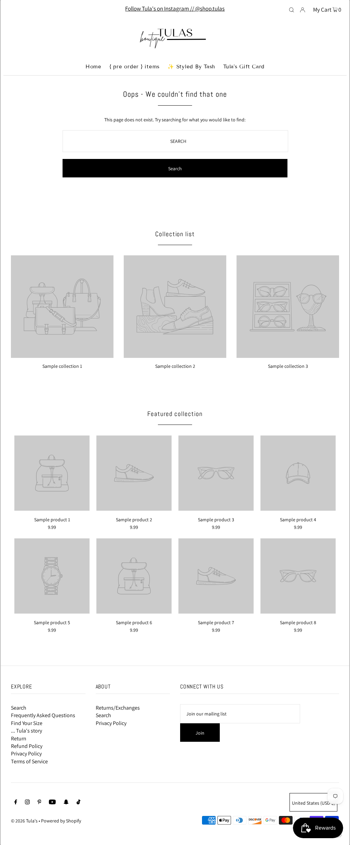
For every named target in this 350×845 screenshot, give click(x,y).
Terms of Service (29, 761)
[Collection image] (62, 355)
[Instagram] (27, 802)
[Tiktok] (78, 802)
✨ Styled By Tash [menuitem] (191, 67)
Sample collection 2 (175, 366)
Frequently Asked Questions (43, 715)
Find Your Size (26, 723)
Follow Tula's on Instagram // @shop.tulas (175, 8)
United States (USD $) (313, 803)
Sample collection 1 (62, 366)
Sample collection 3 (288, 366)
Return (18, 738)
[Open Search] (291, 9)
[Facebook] (15, 802)
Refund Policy (26, 746)
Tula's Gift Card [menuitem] (244, 67)
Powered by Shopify (61, 821)
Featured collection (174, 414)
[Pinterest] (39, 802)
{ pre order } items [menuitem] (134, 67)
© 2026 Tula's (25, 821)
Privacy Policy (26, 753)
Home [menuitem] (93, 67)
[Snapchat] (66, 802)
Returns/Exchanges (118, 707)
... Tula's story (26, 730)
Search (18, 707)
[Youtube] (52, 802)
